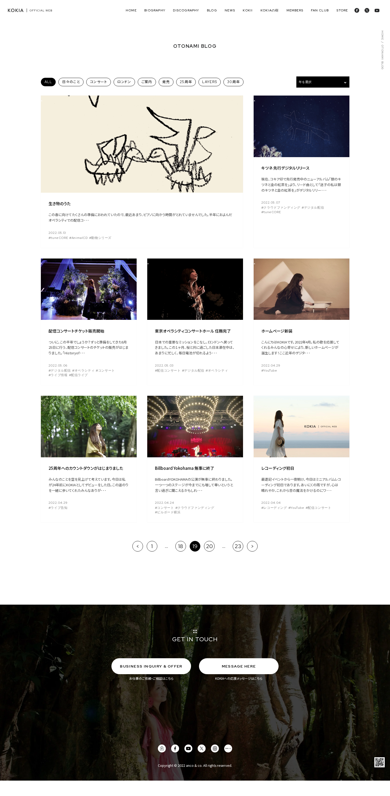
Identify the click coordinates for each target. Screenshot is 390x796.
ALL (48, 82)
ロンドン (124, 82)
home (131, 10)
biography (154, 10)
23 (238, 546)
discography (186, 10)
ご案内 (146, 82)
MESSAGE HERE (239, 666)
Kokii (248, 10)
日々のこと (71, 82)
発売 (166, 82)
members (295, 10)
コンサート (98, 82)
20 (209, 546)
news (230, 10)
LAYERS (209, 82)
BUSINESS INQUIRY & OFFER (151, 666)
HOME (382, 35)
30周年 (233, 82)
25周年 (186, 82)
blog (212, 10)
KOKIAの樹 (270, 10)
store (342, 10)
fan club (320, 10)
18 (180, 546)
